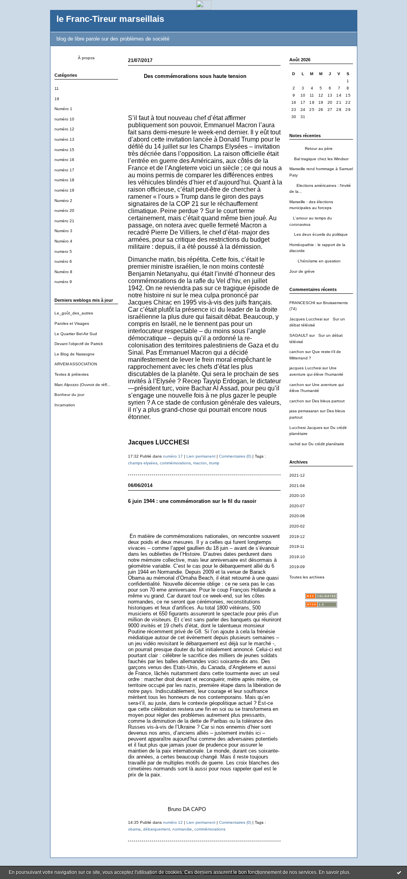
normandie (182, 829)
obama (134, 829)
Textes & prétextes (71, 374)
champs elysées (142, 463)
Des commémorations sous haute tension (187, 76)
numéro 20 (64, 210)
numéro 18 (64, 180)
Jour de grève (302, 271)
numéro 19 (64, 190)
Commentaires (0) (235, 456)
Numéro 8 (63, 272)
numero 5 (63, 251)
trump (214, 463)
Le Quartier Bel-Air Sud (75, 334)
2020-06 (297, 516)
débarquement (156, 829)
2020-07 (297, 506)
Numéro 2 (63, 200)
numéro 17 (64, 170)
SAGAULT (298, 335)
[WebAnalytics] (203, 7)
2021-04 (297, 485)
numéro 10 (64, 119)
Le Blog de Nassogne (74, 354)
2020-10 (297, 495)
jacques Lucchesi (305, 368)
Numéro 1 (63, 109)
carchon (296, 351)
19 (56, 99)
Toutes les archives (306, 577)
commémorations (175, 463)
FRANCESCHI (302, 303)
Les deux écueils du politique (318, 234)
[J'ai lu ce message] (399, 872)
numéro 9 (63, 281)
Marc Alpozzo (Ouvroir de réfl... (82, 384)
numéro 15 (64, 149)
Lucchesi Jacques (305, 427)
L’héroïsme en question (315, 261)
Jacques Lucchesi (305, 319)
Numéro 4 (63, 241)
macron (200, 463)
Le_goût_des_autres (73, 313)
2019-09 (297, 567)
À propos (86, 58)
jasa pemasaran (304, 411)
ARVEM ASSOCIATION (75, 364)
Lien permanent (200, 456)
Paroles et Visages (71, 323)
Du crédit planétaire (326, 444)
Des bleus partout (328, 401)
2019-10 (297, 557)
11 (56, 88)
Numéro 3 (63, 231)
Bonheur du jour (69, 394)
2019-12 (297, 536)
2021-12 (297, 475)
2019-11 (296, 546)
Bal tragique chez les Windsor (319, 159)
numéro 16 (64, 159)
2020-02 (297, 526)
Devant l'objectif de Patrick (78, 344)
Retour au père (311, 148)
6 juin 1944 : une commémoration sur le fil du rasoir (192, 501)
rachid (294, 444)
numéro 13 (64, 139)
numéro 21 (64, 221)
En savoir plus (334, 872)
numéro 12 (64, 129)
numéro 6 (63, 261)
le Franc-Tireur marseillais (110, 19)
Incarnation (64, 405)
